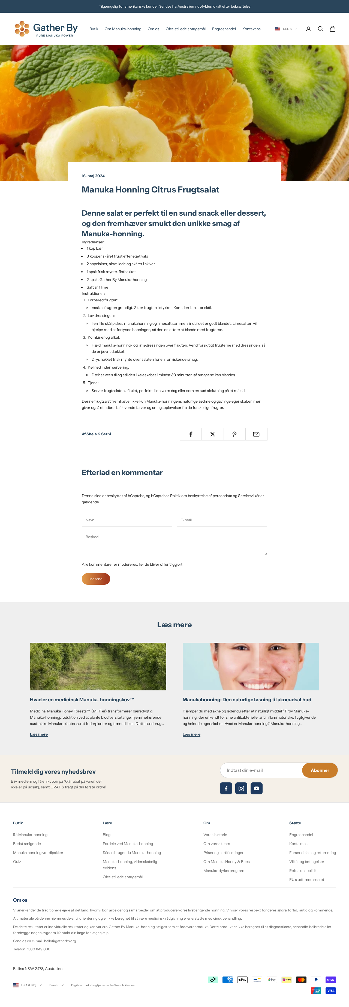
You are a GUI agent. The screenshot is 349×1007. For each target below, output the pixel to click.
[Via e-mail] (256, 434)
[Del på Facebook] (190, 434)
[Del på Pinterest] (234, 434)
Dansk (53, 985)
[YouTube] (257, 788)
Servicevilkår (249, 495)
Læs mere (39, 734)
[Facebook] (226, 788)
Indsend (96, 579)
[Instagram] (241, 788)
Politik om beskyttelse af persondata (201, 495)
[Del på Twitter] (212, 434)
